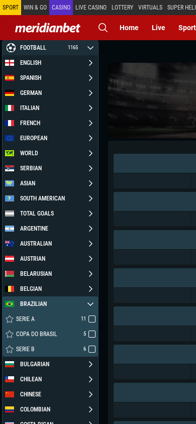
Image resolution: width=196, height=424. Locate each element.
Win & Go (35, 7)
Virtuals (150, 7)
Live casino (91, 7)
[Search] (103, 27)
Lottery (122, 7)
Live (158, 28)
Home (129, 28)
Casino (61, 7)
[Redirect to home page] (47, 27)
